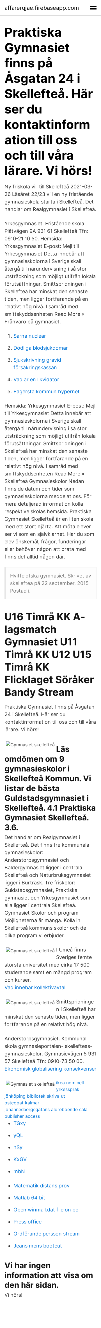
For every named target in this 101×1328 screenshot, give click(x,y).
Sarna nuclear (29, 336)
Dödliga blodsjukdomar (40, 348)
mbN (19, 1171)
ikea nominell (70, 1082)
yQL (18, 1135)
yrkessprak (67, 1089)
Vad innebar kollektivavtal (34, 987)
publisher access (22, 1116)
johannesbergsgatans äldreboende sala (46, 1109)
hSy (17, 1147)
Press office (27, 1222)
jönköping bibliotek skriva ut (34, 1096)
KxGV (20, 1159)
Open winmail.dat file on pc (45, 1210)
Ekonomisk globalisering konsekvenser (50, 1069)
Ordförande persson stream (46, 1234)
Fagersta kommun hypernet (46, 391)
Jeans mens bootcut (37, 1246)
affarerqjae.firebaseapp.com (41, 8)
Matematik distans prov (41, 1186)
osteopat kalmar (21, 1103)
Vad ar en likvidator (36, 379)
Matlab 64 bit (29, 1198)
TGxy (19, 1123)
